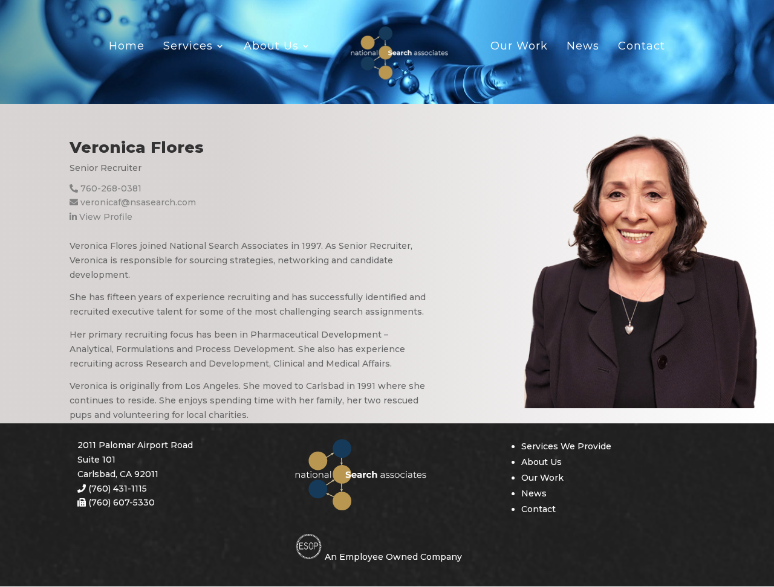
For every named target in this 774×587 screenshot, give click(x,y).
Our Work (519, 48)
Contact (641, 48)
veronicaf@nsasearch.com (137, 202)
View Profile (104, 216)
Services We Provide (566, 446)
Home (127, 48)
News (583, 48)
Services (188, 48)
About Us (271, 48)
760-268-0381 (109, 188)
